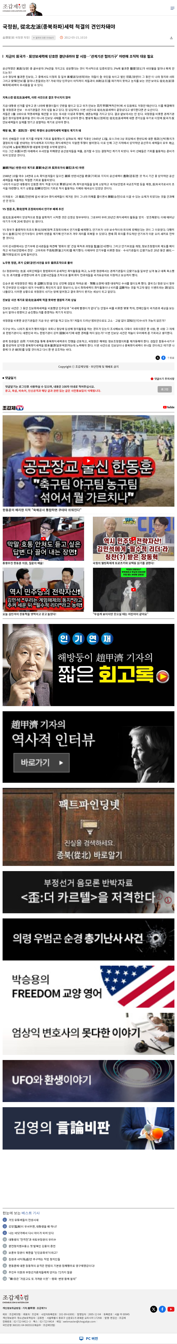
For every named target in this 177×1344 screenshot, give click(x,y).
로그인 (164, 389)
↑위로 (170, 358)
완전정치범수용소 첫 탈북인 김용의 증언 (32, 1246)
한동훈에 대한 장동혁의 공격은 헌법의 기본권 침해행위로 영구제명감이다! (52, 1266)
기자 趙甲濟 (28, 1308)
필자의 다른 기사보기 (43, 37)
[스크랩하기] (171, 38)
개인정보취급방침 (12, 1308)
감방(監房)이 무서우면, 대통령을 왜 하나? (33, 1226)
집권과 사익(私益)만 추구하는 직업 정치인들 (34, 1259)
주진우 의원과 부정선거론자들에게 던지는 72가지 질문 (40, 1272)
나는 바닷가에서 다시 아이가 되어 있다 (31, 1233)
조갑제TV (42, 1308)
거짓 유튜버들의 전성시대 (24, 1220)
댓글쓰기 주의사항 (164, 378)
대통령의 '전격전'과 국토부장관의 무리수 (32, 1239)
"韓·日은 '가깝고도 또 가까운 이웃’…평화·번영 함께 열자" (43, 1279)
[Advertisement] (88, 1179)
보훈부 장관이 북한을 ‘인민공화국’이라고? (33, 1252)
